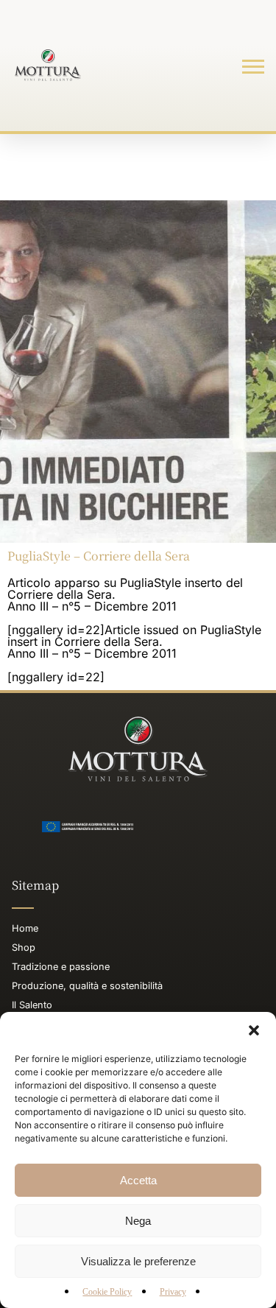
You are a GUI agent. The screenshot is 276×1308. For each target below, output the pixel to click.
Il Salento (32, 1004)
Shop (23, 947)
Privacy (173, 1292)
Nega (138, 1220)
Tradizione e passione (61, 966)
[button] (254, 1030)
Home (25, 928)
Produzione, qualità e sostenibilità (87, 985)
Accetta (138, 1180)
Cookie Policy (107, 1292)
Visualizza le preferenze (138, 1261)
